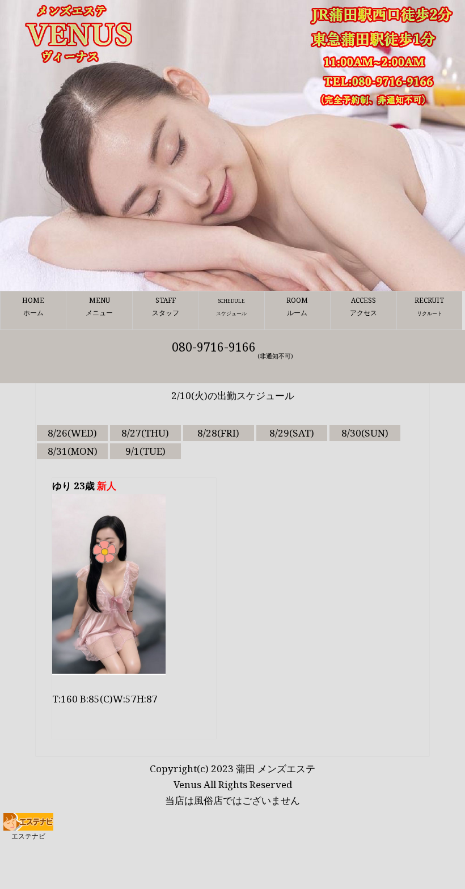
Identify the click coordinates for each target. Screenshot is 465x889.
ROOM (297, 306)
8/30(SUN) (364, 432)
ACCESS (363, 306)
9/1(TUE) (145, 451)
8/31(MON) (73, 451)
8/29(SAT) (291, 432)
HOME (33, 306)
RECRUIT (429, 306)
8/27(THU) (145, 432)
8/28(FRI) (218, 432)
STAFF (165, 306)
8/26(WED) (72, 432)
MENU (99, 306)
